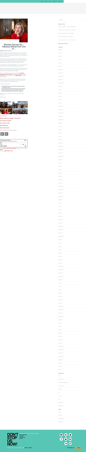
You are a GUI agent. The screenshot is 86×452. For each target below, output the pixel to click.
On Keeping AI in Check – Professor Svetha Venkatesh (67, 26)
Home (42, 1)
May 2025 (59, 96)
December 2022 (61, 186)
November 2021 (61, 229)
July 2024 (60, 126)
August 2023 (60, 159)
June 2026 (60, 56)
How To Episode (61, 385)
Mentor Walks (18, 75)
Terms (30, 447)
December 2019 (61, 306)
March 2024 (60, 139)
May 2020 (60, 289)
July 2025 (59, 89)
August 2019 (60, 319)
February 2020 (60, 299)
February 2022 (60, 219)
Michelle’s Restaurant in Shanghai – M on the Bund (10, 118)
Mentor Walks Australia (4, 127)
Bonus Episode (60, 379)
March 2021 (60, 256)
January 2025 (60, 109)
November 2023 (61, 149)
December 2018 (61, 346)
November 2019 (61, 309)
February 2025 (60, 106)
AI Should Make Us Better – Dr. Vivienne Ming (65, 36)
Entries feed (60, 415)
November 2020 (61, 269)
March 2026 (60, 66)
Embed (1, 149)
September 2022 (61, 196)
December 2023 (61, 146)
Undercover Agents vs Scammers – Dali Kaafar (65, 33)
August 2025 (60, 86)
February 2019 (60, 339)
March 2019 (60, 336)
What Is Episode (61, 405)
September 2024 (61, 119)
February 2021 (60, 259)
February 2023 (60, 179)
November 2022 (61, 189)
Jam (59, 392)
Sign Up (78, 447)
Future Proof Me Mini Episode (63, 382)
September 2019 (61, 316)
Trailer (59, 399)
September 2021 (61, 236)
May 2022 (60, 209)
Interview (9, 40)
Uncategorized (60, 402)
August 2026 (60, 49)
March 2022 (60, 216)
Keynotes (55, 1)
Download (14, 148)
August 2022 (60, 199)
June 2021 (60, 246)
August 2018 (60, 359)
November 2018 (61, 349)
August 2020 (60, 279)
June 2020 (60, 286)
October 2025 (60, 79)
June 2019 (60, 326)
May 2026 (60, 59)
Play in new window (7, 148)
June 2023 (60, 166)
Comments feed (61, 418)
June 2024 (60, 129)
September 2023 (61, 156)
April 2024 (60, 136)
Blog (50, 1)
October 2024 (60, 116)
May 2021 (59, 249)
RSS (12, 150)
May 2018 (59, 369)
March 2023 (60, 176)
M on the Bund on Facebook (5, 120)
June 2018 (60, 366)
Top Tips (59, 395)
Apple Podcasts (7, 150)
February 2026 (60, 69)
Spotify (21, 438)
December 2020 (61, 266)
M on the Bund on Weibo (5, 123)
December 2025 (61, 76)
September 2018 (61, 356)
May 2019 (59, 329)
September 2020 (61, 276)
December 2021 (61, 226)
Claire (11, 50)
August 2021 (60, 239)
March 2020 (60, 296)
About (46, 1)
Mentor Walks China (4, 125)
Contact (60, 1)
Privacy (26, 447)
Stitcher (21, 436)
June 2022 (60, 206)
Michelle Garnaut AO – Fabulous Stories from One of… (14, 46)
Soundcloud (22, 437)
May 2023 (60, 169)
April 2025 (60, 99)
